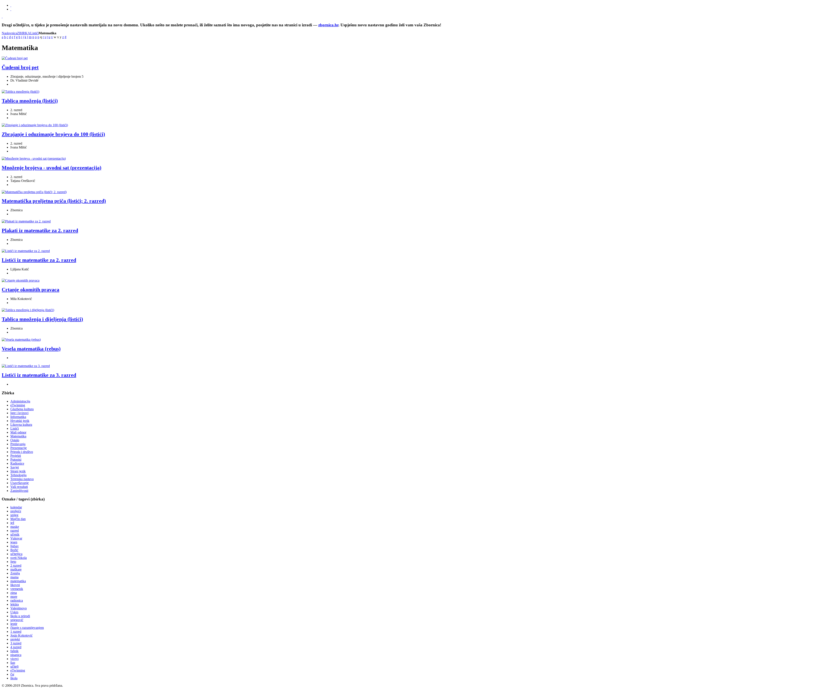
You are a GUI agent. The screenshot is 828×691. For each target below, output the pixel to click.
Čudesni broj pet (20, 67)
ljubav (14, 546)
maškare (16, 569)
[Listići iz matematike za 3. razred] (26, 366)
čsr (12, 674)
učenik (14, 534)
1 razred (15, 631)
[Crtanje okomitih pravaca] (20, 280)
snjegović (16, 620)
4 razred (15, 647)
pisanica (15, 655)
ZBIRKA (23, 33)
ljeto (13, 561)
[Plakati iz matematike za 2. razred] (26, 221)
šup (12, 662)
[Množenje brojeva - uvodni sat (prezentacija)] (34, 158)
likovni (15, 585)
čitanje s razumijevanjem (27, 627)
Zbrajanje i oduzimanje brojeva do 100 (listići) (53, 134)
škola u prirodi (20, 616)
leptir (13, 624)
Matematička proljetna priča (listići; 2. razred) (54, 201)
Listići (34, 33)
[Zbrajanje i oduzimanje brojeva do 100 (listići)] (35, 125)
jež (12, 523)
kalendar (16, 507)
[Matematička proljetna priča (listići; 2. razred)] (34, 192)
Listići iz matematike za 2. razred (39, 260)
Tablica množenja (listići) (30, 101)
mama (14, 577)
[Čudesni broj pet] (15, 58)
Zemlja (15, 573)
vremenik (16, 589)
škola (13, 678)
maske (14, 527)
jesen (13, 542)
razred (14, 530)
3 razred (15, 643)
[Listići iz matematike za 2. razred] (26, 251)
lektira (14, 604)
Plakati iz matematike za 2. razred (40, 230)
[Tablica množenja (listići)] (20, 91)
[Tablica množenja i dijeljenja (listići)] (28, 310)
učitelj (14, 666)
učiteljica (16, 554)
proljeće (15, 511)
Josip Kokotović (21, 635)
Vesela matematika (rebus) (31, 349)
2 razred (15, 565)
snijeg (14, 515)
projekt (15, 639)
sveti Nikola (18, 558)
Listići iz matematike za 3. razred (39, 375)
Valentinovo (18, 608)
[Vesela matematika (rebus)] (21, 339)
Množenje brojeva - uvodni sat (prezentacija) (51, 167)
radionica (16, 600)
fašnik (14, 651)
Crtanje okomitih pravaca (30, 289)
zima (13, 593)
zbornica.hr (328, 25)
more (13, 596)
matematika (18, 581)
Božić (14, 550)
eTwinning (17, 670)
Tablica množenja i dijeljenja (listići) (42, 319)
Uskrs (14, 612)
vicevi (14, 659)
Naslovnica (9, 33)
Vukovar (16, 538)
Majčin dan (18, 519)
